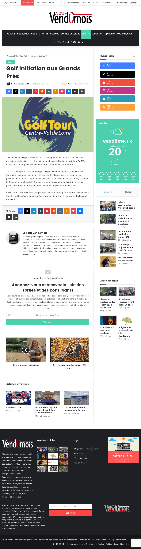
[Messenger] (68, 91)
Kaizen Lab (101, 540)
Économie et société (28, 34)
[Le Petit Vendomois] (70, 17)
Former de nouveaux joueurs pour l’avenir (75, 408)
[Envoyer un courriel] (28, 84)
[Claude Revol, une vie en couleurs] (108, 320)
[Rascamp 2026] (18, 398)
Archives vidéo (120, 3)
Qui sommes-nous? (90, 3)
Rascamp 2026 (13, 407)
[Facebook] (9, 91)
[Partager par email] (75, 91)
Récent (128, 192)
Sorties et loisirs (70, 34)
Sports (86, 34)
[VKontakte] (48, 91)
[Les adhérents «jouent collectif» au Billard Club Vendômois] (47, 398)
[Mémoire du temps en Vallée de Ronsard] (63, 462)
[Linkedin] (22, 91)
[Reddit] (42, 91)
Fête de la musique (81, 458)
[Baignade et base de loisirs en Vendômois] (127, 320)
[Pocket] (62, 91)
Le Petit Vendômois (19, 84)
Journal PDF (106, 3)
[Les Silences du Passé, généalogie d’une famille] (53, 468)
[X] (15, 91)
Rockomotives (79, 463)
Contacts (134, 3)
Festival (97, 449)
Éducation (97, 34)
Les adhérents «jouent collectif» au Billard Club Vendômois (46, 410)
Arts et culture (50, 34)
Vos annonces (73, 3)
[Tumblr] (29, 91)
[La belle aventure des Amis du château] (108, 206)
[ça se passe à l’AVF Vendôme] (53, 462)
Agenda (111, 34)
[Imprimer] (82, 91)
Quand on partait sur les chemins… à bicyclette (125, 219)
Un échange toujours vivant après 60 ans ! (125, 247)
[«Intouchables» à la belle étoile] (108, 261)
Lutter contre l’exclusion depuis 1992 (124, 234)
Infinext (122, 540)
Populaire (107, 192)
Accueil (11, 34)
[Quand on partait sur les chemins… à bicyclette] (108, 219)
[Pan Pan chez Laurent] (63, 456)
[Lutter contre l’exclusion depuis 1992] (108, 235)
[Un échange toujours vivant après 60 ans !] (108, 248)
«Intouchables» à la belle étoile (125, 259)
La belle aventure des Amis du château (126, 205)
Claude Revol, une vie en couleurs (50, 3)
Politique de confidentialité (117, 544)
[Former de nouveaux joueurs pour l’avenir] (76, 398)
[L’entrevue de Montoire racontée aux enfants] (63, 468)
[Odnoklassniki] (55, 91)
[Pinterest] (35, 91)
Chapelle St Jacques (82, 449)
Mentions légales (96, 544)
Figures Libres (79, 453)
